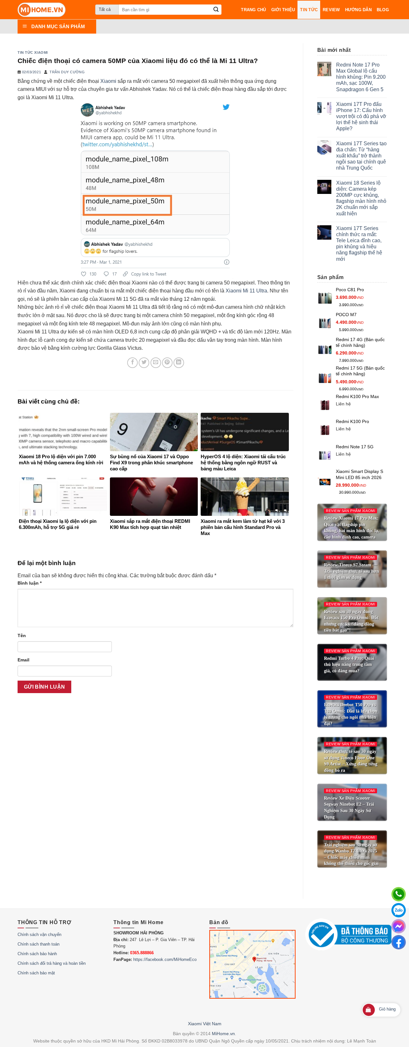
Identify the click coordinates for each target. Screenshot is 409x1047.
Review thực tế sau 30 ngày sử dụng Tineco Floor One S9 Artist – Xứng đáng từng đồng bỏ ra (350, 761)
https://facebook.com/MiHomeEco (165, 959)
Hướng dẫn (358, 9)
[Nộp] (216, 9)
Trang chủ (253, 9)
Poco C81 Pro (350, 289)
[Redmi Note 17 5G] (325, 455)
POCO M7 (346, 314)
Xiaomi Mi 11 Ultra (246, 290)
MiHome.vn (223, 1033)
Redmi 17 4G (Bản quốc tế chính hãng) (360, 342)
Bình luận (30, 583)
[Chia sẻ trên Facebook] (132, 362)
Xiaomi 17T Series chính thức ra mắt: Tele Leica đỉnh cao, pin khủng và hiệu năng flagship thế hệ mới (359, 244)
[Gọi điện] (398, 894)
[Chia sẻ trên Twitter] (144, 362)
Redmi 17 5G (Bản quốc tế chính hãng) (360, 371)
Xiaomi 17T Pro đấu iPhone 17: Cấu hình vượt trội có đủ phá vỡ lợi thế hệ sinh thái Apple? (361, 116)
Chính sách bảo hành (37, 953)
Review (331, 9)
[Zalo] (398, 910)
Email (23, 659)
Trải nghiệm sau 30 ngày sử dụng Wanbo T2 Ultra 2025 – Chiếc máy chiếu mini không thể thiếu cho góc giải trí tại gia (351, 857)
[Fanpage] (398, 942)
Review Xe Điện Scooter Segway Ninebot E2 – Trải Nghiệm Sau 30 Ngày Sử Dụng (349, 807)
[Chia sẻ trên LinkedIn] (179, 362)
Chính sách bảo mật (36, 973)
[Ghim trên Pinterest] (167, 362)
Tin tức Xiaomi (33, 52)
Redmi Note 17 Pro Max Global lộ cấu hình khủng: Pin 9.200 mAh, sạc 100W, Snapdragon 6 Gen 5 (361, 77)
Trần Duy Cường (67, 72)
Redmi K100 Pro (352, 421)
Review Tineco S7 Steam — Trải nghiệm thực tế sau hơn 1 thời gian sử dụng (351, 571)
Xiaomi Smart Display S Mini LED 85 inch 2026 (359, 474)
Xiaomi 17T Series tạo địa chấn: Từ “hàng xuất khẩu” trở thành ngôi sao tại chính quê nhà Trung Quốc (361, 156)
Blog (383, 9)
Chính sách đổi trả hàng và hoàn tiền (52, 963)
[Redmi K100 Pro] (325, 430)
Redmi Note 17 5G (355, 446)
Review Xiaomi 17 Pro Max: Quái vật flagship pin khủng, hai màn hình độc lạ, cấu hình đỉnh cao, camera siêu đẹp (351, 531)
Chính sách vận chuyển (39, 934)
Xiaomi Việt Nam (204, 1023)
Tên (22, 635)
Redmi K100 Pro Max (357, 396)
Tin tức (309, 9)
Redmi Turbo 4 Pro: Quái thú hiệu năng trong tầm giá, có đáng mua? (349, 664)
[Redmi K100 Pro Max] (325, 405)
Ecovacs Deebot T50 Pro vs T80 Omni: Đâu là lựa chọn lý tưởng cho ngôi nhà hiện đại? (350, 714)
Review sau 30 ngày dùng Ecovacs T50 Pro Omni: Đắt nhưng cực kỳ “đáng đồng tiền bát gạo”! (351, 621)
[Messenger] (398, 926)
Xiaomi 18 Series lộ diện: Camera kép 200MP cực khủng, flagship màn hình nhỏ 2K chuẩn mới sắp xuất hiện (361, 198)
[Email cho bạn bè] (155, 362)
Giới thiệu (283, 9)
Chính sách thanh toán (38, 944)
